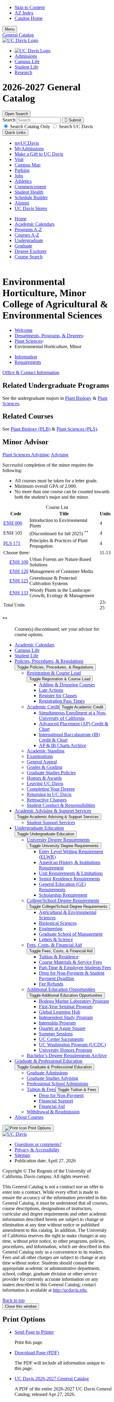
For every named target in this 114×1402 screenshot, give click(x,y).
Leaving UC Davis (45, 783)
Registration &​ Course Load (54, 672)
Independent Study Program (66, 1017)
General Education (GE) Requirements (62, 887)
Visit (19, 159)
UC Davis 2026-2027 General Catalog (52, 1378)
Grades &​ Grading (44, 767)
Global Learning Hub (59, 1012)
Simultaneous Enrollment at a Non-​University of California (72, 715)
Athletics (23, 181)
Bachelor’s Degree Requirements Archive (67, 1055)
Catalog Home (29, 18)
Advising (59, 454)
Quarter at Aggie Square (62, 1028)
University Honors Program (65, 1050)
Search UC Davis (75, 126)
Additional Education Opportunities (61, 989)
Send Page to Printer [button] (34, 1332)
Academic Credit (43, 706)
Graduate (23, 245)
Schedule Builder (31, 197)
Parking (22, 170)
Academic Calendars (34, 224)
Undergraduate (29, 240)
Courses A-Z (27, 235)
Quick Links (15, 132)
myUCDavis (27, 143)
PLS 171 (11, 543)
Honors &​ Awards (44, 778)
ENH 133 (18, 592)
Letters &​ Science (56, 939)
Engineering (50, 928)
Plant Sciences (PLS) (77, 429)
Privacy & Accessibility (37, 1149)
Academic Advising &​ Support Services (53, 810)
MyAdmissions (29, 148)
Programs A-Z (28, 229)
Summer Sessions (56, 1033)
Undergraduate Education (39, 828)
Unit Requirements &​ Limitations (71, 873)
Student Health (29, 192)
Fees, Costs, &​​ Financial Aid (54, 944)
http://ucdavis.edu (70, 1290)
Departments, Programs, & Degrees (49, 335)
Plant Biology (78, 398)
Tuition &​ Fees (41, 1089)
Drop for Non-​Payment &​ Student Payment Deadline (71, 975)
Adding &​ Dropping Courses (67, 684)
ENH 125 (18, 580)
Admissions (26, 56)
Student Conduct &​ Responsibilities (61, 805)
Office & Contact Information (30, 372)
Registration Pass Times (62, 701)
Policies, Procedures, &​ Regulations (49, 661)
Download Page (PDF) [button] (37, 1352)
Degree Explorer (31, 251)
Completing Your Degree (51, 789)
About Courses (29, 1117)
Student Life (26, 67)
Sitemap (22, 1155)
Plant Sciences (28, 341)
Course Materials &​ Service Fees (70, 962)
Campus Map (27, 164)
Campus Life (27, 61)
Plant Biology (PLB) (30, 429)
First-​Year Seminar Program (65, 1006)
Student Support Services (51, 822)
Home (20, 218)
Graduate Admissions (47, 1072)
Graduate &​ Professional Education (48, 1061)
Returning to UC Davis (49, 794)
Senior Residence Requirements (69, 878)
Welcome (24, 330)
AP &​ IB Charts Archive (62, 745)
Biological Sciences (58, 923)
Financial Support (56, 1100)
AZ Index (24, 12)
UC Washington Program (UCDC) (72, 1044)
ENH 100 (18, 562)
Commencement (30, 186)
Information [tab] (26, 356)
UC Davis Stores (31, 208)
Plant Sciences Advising (25, 454)
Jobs (19, 175)
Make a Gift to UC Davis (39, 154)
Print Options (39, 1128)
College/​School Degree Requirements (63, 900)
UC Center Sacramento (61, 1039)
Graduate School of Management (70, 934)
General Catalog (18, 34)
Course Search (29, 256)
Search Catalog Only (30, 126)
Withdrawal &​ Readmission (53, 1111)
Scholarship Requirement (63, 895)
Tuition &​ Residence (58, 956)
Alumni (22, 203)
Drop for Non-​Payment (61, 1095)
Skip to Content (30, 7)
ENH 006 (12, 523)
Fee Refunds (51, 983)
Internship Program (57, 1022)
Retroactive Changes (47, 799)
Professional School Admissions (57, 1083)
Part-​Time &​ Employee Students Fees (75, 967)
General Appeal (42, 761)
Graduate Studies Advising (52, 1078)
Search (9, 119)
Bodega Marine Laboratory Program (74, 1001)
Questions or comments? (38, 1144)
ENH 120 (18, 571)
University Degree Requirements (58, 839)
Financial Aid (52, 1106)
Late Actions (51, 690)
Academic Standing (45, 750)
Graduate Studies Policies (51, 772)
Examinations (40, 756)
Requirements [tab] (28, 362)
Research (23, 72)
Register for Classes (58, 695)
